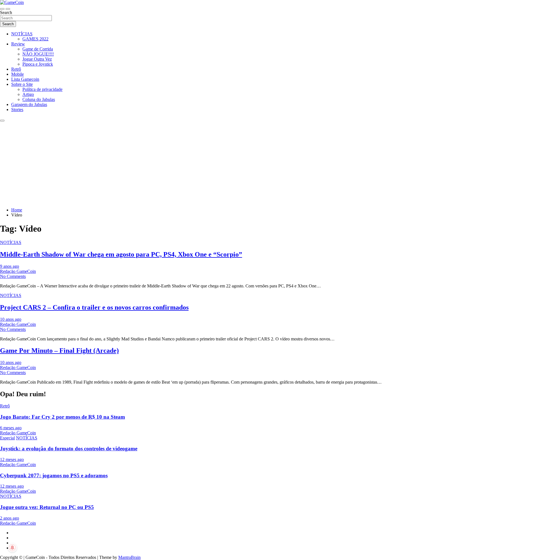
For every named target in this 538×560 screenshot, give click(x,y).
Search (6, 12)
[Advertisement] (269, 164)
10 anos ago (10, 319)
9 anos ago (9, 266)
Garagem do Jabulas (29, 104)
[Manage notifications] (12, 547)
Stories (17, 109)
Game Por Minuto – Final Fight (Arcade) (59, 350)
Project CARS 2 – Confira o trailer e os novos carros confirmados (94, 307)
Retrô (16, 69)
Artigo (28, 94)
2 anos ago (9, 518)
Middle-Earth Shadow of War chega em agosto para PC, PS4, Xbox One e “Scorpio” (121, 254)
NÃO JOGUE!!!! (38, 54)
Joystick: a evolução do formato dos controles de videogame (68, 448)
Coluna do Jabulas (38, 99)
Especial (7, 437)
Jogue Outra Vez (37, 59)
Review (18, 44)
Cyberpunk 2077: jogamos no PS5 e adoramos (54, 475)
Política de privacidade (42, 89)
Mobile (17, 74)
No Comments (13, 276)
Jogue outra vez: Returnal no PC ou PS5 (47, 507)
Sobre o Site (22, 84)
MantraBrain (129, 557)
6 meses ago (11, 427)
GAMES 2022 (35, 38)
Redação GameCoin (18, 271)
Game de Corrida (37, 49)
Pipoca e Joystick (37, 64)
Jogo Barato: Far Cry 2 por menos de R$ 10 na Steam (62, 417)
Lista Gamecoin (25, 79)
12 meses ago (12, 459)
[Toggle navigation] (2, 9)
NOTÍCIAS (22, 33)
